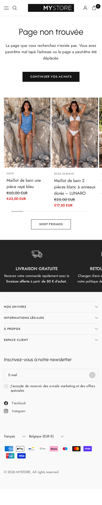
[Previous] (8, 133)
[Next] (46, 133)
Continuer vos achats (51, 76)
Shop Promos (51, 224)
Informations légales (24, 318)
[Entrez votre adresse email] (92, 375)
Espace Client (16, 340)
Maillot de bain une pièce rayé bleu (24, 183)
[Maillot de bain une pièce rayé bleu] (27, 133)
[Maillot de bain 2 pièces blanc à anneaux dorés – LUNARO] (75, 133)
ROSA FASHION (64, 174)
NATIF (10, 173)
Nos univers (15, 307)
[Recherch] (14, 8)
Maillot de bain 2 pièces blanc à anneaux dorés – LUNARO (74, 187)
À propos (12, 329)
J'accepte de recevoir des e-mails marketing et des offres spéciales (53, 388)
